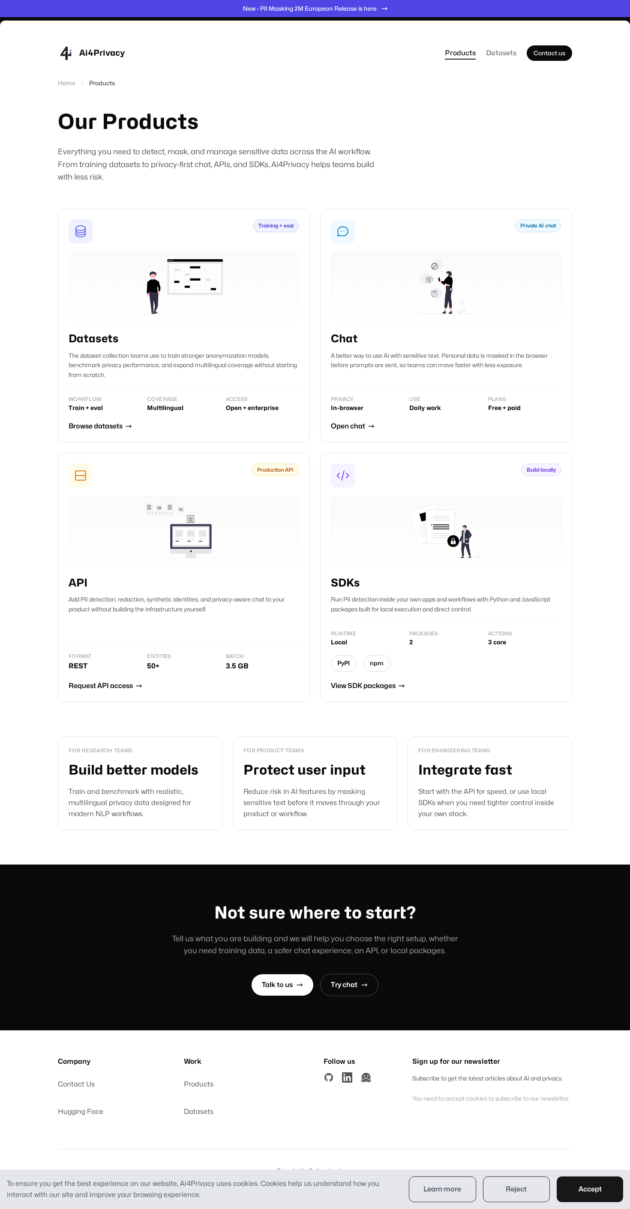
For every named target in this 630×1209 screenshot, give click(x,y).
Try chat (344, 985)
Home (66, 83)
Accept (590, 1189)
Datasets (501, 53)
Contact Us (76, 1084)
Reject (516, 1189)
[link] (184, 326)
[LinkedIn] (347, 1077)
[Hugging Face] (366, 1077)
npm (377, 663)
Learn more (442, 1189)
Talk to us (277, 985)
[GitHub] (329, 1077)
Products (460, 53)
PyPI (343, 663)
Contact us (549, 53)
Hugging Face (80, 1111)
